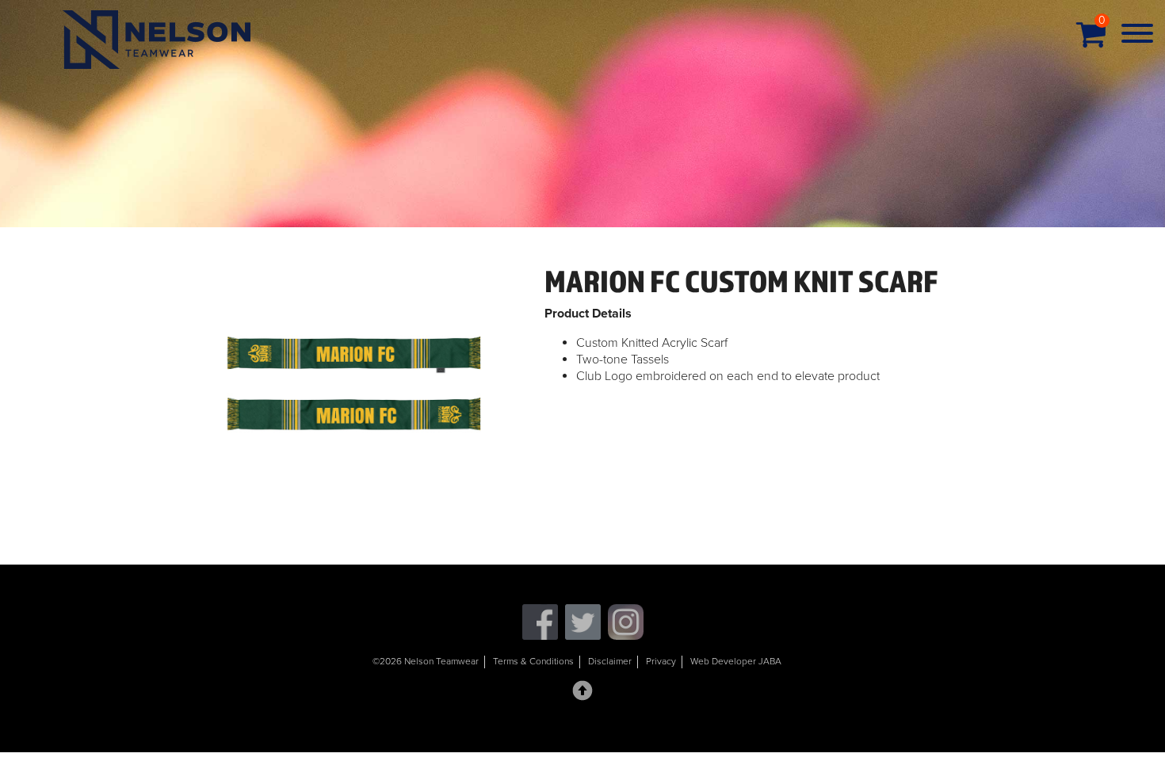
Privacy (661, 661)
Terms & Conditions (533, 661)
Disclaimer (610, 661)
